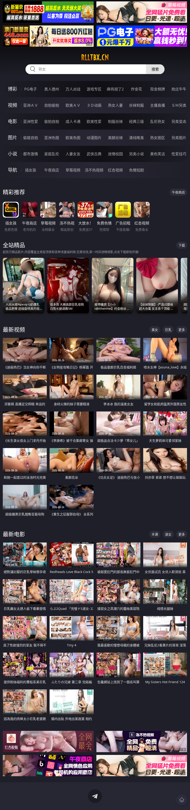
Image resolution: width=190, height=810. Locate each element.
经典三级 (136, 121)
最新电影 (14, 534)
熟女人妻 (115, 105)
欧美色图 (73, 137)
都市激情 (30, 153)
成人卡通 (73, 121)
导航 (12, 170)
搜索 (155, 69)
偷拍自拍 (51, 121)
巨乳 (168, 329)
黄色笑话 (157, 153)
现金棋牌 (157, 89)
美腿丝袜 (115, 137)
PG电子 (30, 89)
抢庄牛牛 (178, 89)
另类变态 (178, 121)
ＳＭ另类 (178, 105)
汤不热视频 (94, 170)
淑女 (168, 534)
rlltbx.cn (95, 57)
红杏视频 (115, 170)
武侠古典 (94, 153)
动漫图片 (94, 137)
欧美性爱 (94, 121)
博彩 (12, 89)
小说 (12, 154)
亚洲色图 (51, 137)
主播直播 (157, 105)
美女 (155, 329)
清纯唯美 (136, 137)
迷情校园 (115, 153)
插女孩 (30, 170)
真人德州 (51, 89)
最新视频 (14, 329)
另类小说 (136, 153)
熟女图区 (157, 137)
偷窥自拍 (30, 137)
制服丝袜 (115, 121)
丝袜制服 (136, 105)
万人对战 (73, 89)
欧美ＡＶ (73, 105)
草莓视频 (73, 170)
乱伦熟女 (157, 121)
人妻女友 (73, 153)
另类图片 (178, 137)
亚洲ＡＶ (30, 105)
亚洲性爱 (30, 121)
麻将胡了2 (115, 89)
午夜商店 (51, 170)
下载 (181, 245)
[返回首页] (181, 799)
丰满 (155, 534)
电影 (12, 121)
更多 (181, 329)
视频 (12, 105)
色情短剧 (136, 170)
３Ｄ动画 (94, 105)
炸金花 (136, 89)
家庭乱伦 (51, 153)
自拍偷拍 (51, 105)
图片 (12, 137)
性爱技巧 (178, 153)
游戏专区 (94, 89)
